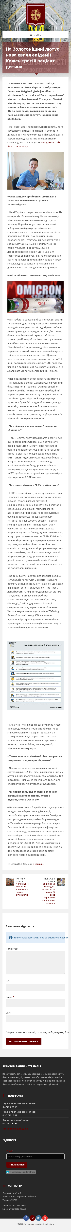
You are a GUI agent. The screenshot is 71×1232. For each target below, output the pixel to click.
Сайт (9, 1012)
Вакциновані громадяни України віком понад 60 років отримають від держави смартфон (48, 893)
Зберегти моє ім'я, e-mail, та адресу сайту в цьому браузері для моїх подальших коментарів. (35, 1032)
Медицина (38, 863)
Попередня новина (49, 880)
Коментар (12, 948)
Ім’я (9, 981)
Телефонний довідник (15, 1128)
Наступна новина (20, 880)
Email (10, 997)
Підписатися (17, 1164)
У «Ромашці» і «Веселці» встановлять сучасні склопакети (22, 889)
